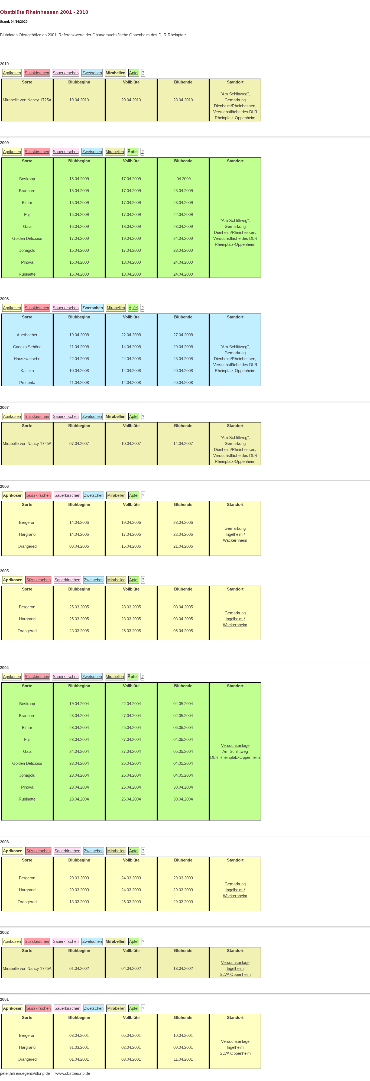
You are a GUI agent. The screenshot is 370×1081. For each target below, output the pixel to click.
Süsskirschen (37, 73)
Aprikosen (12, 73)
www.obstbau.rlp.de (72, 1073)
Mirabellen (115, 152)
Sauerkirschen (66, 73)
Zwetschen (92, 73)
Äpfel (133, 73)
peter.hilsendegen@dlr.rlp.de (25, 1073)
